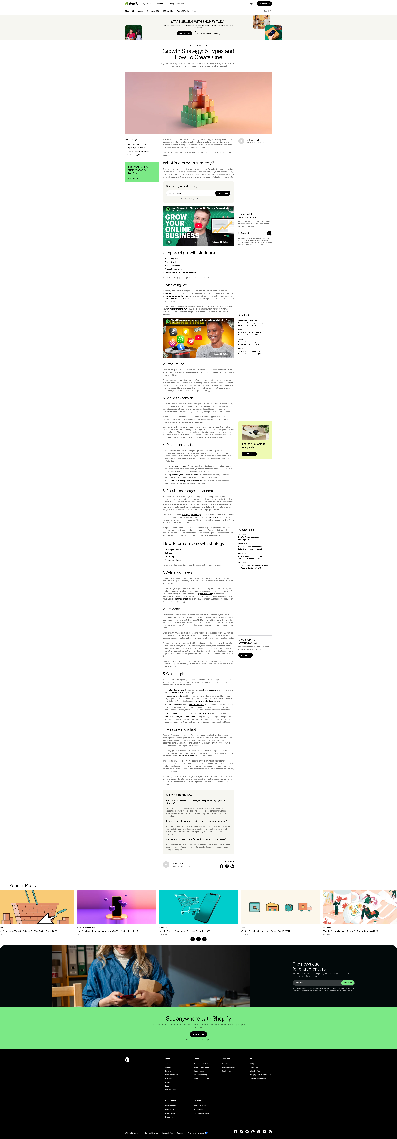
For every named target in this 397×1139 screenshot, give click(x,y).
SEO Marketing (137, 11)
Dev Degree (226, 1071)
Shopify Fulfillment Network (261, 1075)
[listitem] (198, 912)
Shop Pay (254, 1067)
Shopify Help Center (201, 1067)
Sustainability (170, 1106)
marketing (167, 293)
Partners (168, 1078)
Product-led (170, 262)
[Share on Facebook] (221, 866)
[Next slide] (204, 939)
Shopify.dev (226, 1064)
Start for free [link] (223, 193)
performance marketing (176, 296)
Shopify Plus (255, 1071)
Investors (168, 1071)
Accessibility (170, 1113)
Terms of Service (151, 1133)
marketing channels (178, 692)
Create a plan (171, 556)
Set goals (169, 553)
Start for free (264, 4)
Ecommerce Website (201, 1113)
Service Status (170, 1090)
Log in (251, 4)
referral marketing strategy (207, 701)
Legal (167, 1086)
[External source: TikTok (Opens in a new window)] (258, 1131)
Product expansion (173, 269)
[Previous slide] (192, 939)
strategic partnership (191, 515)
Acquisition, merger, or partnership (180, 272)
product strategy (201, 713)
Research (169, 1117)
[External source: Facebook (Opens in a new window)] (235, 1131)
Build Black (169, 1109)
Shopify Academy (200, 1075)
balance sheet (181, 599)
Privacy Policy (258, 244)
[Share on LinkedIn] (232, 866)
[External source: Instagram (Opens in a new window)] (253, 1131)
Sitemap (180, 1133)
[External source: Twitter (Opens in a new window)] (241, 1131)
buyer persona (209, 690)
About (167, 1064)
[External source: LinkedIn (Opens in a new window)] (264, 1131)
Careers (168, 1067)
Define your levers (173, 549)
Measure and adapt (173, 560)
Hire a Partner (199, 1071)
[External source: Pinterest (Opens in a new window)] (270, 1131)
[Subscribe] (269, 233)
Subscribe (348, 983)
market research (196, 705)
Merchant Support (201, 1064)
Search (266, 11)
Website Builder (200, 1109)
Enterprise (181, 4)
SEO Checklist (168, 11)
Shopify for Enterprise (258, 1078)
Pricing (171, 4)
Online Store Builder (201, 1106)
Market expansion (173, 265)
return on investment (188, 756)
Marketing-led (171, 259)
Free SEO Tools (183, 11)
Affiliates (168, 1082)
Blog (127, 11)
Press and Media (171, 1075)
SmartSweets (215, 517)
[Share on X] (227, 866)
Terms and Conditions (330, 990)
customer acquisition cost (177, 298)
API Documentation (229, 1067)
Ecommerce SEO (153, 11)
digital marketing (205, 594)
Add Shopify (246, 655)
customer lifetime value (177, 309)
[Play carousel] (198, 939)
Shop (252, 1064)
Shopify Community (201, 1078)
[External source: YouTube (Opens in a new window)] (247, 1131)
